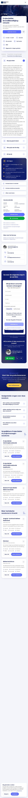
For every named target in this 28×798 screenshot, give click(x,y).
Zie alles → (25, 435)
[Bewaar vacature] (23, 441)
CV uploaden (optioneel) (9, 306)
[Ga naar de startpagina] (4, 2)
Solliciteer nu (14, 324)
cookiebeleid (19, 790)
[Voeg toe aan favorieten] (23, 31)
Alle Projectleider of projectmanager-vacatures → (11, 227)
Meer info (7, 456)
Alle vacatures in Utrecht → (9, 222)
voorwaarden (22, 336)
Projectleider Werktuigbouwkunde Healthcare (10, 465)
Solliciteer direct (12, 31)
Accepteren (14, 794)
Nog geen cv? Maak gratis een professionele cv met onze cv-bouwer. (14, 314)
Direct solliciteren (17, 456)
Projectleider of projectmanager (14, 54)
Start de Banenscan (14, 385)
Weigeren (6, 794)
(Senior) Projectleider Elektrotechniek (10, 488)
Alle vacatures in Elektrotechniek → (11, 224)
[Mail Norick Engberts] (21, 358)
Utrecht (4, 56)
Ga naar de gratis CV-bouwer (14, 320)
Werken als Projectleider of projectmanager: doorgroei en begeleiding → (13, 238)
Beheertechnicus (8, 561)
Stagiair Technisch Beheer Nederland (11, 519)
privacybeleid (15, 337)
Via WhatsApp (14, 218)
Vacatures (3, 54)
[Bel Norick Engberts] (17, 358)
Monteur (6, 541)
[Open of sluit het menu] (25, 2)
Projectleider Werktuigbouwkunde (10, 442)
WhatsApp (10, 358)
